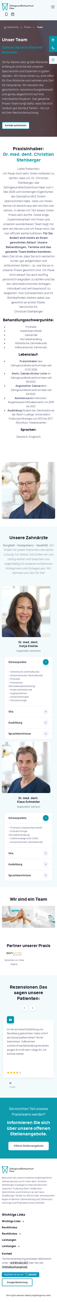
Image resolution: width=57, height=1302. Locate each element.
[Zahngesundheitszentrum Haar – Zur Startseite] (18, 7)
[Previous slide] (24, 1008)
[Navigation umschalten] (52, 7)
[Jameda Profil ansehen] (28, 490)
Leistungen (9, 1246)
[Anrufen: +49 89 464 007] (6, 14)
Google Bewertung (17, 1282)
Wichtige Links (11, 1221)
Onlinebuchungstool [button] (15, 1267)
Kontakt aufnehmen (15, 125)
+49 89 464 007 (19, 1262)
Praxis (27, 27)
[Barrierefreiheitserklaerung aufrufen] (53, 60)
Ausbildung (15, 722)
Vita (10, 711)
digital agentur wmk (41, 1295)
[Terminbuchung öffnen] (53, 40)
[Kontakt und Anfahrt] (26, 767)
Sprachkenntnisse (19, 733)
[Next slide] (32, 1008)
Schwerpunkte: (17, 662)
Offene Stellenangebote (29, 1146)
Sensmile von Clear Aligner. (14, 962)
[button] (13, 14)
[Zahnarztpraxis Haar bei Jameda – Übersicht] (20, 1274)
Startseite (13, 27)
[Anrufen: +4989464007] (53, 48)
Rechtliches (9, 1233)
